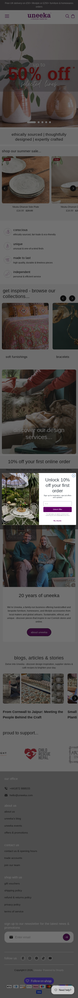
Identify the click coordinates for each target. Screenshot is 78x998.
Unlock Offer (57, 510)
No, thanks (57, 521)
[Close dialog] (73, 475)
